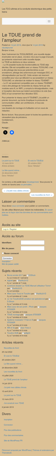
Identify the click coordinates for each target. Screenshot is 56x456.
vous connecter (18, 205)
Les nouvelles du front (42, 195)
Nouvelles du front (11, 348)
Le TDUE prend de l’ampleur (15, 379)
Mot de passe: (8, 248)
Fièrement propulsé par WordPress (16, 450)
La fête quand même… (11, 170)
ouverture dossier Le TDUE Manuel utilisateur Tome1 (29, 285)
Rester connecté (11, 253)
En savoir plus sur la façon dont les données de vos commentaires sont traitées (27, 212)
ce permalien (26, 184)
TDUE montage (13, 314)
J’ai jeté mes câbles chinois (16, 190)
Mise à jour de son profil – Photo (20, 306)
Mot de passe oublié (10, 264)
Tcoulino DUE (12, 333)
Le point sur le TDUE (10, 160)
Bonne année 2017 (15, 275)
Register (13, 229)
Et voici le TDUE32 (35, 160)
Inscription (6, 261)
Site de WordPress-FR (13, 440)
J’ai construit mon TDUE (14, 403)
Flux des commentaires (13, 435)
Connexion (7, 258)
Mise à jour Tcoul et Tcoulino (19, 293)
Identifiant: (7, 242)
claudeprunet (7, 47)
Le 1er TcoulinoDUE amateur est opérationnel (26, 298)
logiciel (10, 280)
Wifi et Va (11, 327)
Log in (5, 229)
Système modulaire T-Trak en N (20, 319)
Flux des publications (12, 430)
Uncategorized (33, 182)
